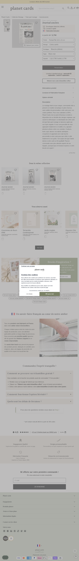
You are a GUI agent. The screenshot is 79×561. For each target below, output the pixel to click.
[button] (5, 557)
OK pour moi (49, 294)
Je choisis (29, 294)
